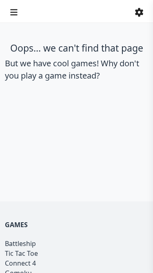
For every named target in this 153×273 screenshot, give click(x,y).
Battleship (20, 243)
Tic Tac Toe (21, 253)
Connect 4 (20, 263)
